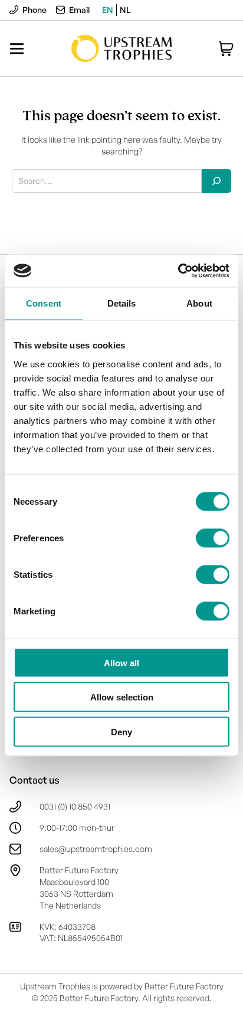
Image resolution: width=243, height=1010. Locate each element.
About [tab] (199, 303)
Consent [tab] (43, 303)
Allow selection (121, 697)
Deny (121, 731)
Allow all (121, 662)
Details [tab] (121, 303)
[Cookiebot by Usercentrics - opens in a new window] (177, 270)
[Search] (216, 181)
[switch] (212, 537)
